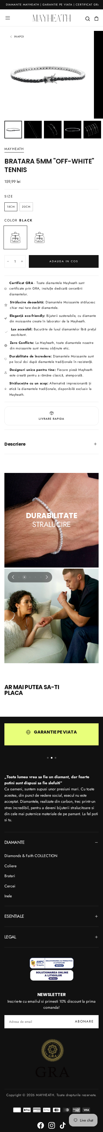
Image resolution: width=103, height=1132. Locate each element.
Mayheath (14, 149)
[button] (7, 18)
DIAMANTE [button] (14, 842)
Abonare (84, 1021)
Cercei (9, 886)
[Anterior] (13, 577)
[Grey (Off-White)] (40, 237)
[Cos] (96, 19)
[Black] (15, 237)
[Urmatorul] (47, 577)
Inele (8, 896)
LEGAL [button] (10, 937)
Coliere (10, 866)
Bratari (9, 876)
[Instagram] (51, 1125)
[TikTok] (62, 1125)
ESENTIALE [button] (14, 916)
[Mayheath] (52, 969)
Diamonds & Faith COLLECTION (30, 855)
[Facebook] (40, 1125)
